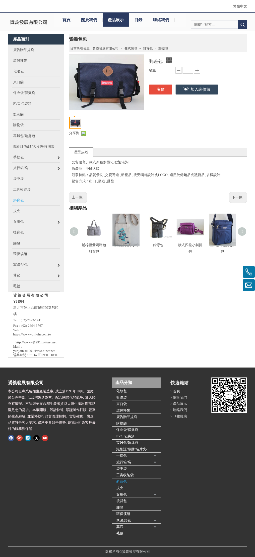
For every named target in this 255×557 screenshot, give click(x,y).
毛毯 (119, 533)
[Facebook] (11, 437)
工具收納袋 (125, 475)
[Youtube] (45, 437)
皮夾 (119, 488)
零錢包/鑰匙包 (127, 443)
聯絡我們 (161, 20)
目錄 (138, 20)
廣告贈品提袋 (126, 417)
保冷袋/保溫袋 (127, 430)
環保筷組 (123, 514)
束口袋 (121, 404)
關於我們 (89, 20)
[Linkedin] (28, 437)
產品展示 (116, 20)
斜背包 (158, 245)
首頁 (66, 20)
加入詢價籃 (200, 89)
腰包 (119, 507)
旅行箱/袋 (123, 462)
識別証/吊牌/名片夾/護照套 (137, 449)
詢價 (161, 89)
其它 (119, 527)
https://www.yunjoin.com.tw (32, 334)
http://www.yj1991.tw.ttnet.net (36, 342)
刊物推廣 (180, 416)
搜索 (242, 24)
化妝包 (121, 391)
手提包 (121, 456)
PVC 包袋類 (125, 436)
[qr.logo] (229, 395)
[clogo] (28, 23)
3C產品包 (123, 520)
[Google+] (19, 437)
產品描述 (81, 152)
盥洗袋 (121, 397)
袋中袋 (121, 468)
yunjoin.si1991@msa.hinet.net (34, 351)
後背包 (121, 501)
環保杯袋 (123, 410)
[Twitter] (36, 437)
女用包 (121, 494)
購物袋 (121, 423)
